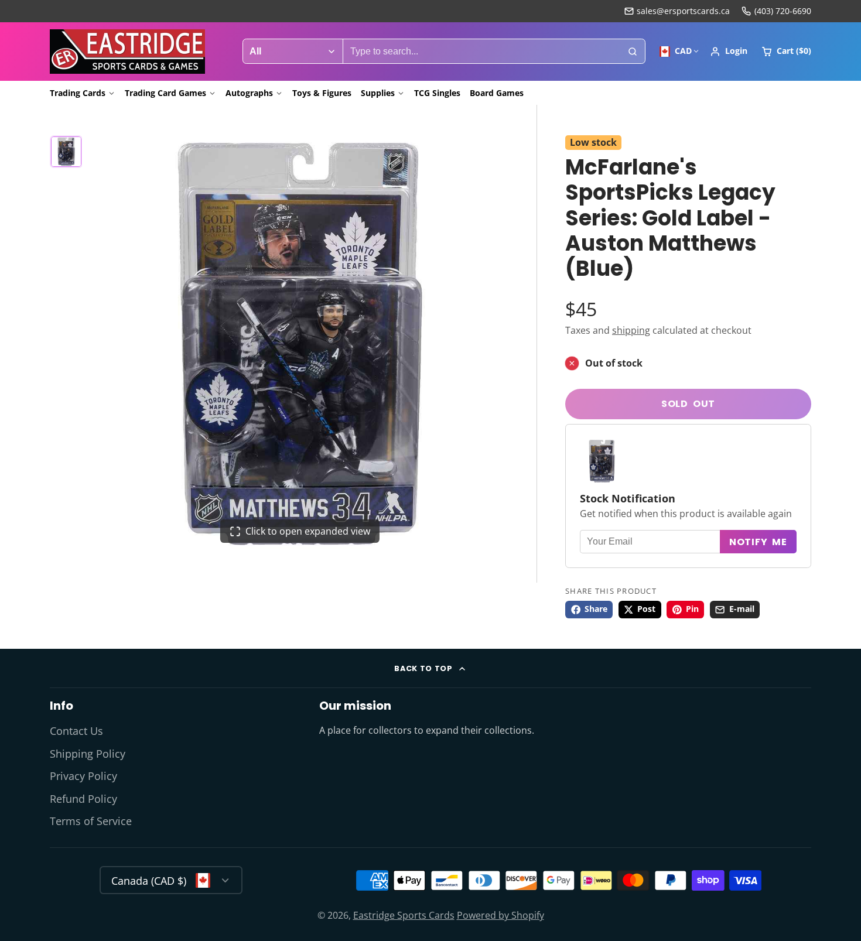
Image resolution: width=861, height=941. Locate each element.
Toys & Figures (321, 92)
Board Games (497, 92)
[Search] (632, 51)
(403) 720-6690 (782, 10)
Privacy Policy (83, 776)
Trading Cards (77, 92)
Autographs (249, 92)
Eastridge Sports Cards (404, 915)
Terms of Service (91, 821)
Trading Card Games (165, 92)
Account (728, 51)
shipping (631, 330)
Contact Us (76, 731)
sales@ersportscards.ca (683, 10)
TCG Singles (437, 92)
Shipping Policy (87, 754)
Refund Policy (83, 799)
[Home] (127, 51)
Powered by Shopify (500, 915)
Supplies (378, 92)
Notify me (758, 542)
